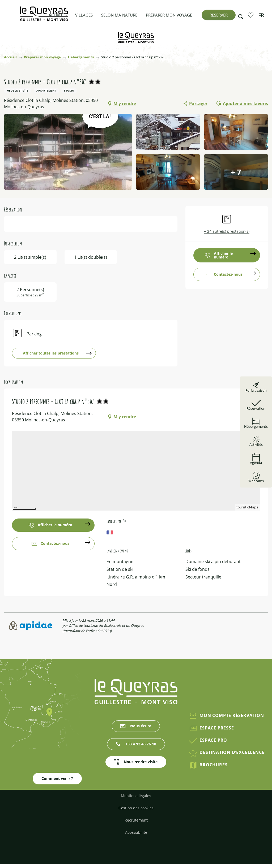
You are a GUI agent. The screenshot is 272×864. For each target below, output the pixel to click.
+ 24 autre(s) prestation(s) (226, 231)
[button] (239, 15)
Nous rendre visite (141, 761)
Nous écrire (140, 725)
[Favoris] (251, 14)
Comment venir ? (57, 778)
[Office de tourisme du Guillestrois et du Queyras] (44, 16)
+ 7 (236, 172)
